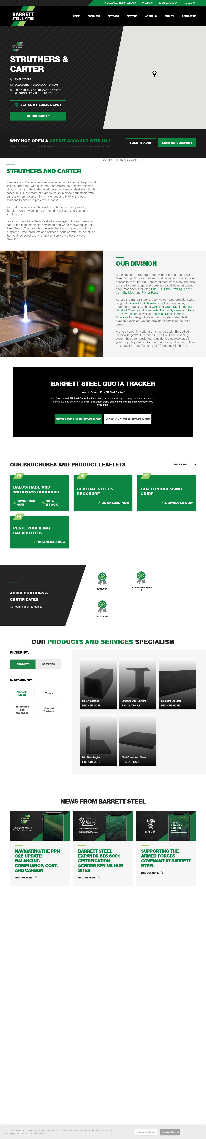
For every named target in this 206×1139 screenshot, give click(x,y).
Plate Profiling (173, 289)
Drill (159, 289)
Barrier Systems (170, 310)
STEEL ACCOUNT (170, 3)
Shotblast (129, 292)
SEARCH (192, 3)
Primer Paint (149, 292)
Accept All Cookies (170, 1132)
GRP (155, 306)
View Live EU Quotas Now (128, 419)
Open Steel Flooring (178, 306)
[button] (154, 73)
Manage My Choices (145, 1132)
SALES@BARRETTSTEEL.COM (121, 3)
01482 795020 (22, 79)
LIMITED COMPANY (177, 142)
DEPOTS (149, 3)
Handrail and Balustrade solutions (150, 303)
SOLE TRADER (141, 142)
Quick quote (38, 116)
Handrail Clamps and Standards (137, 310)
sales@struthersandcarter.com (36, 84)
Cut (153, 289)
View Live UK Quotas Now (78, 419)
